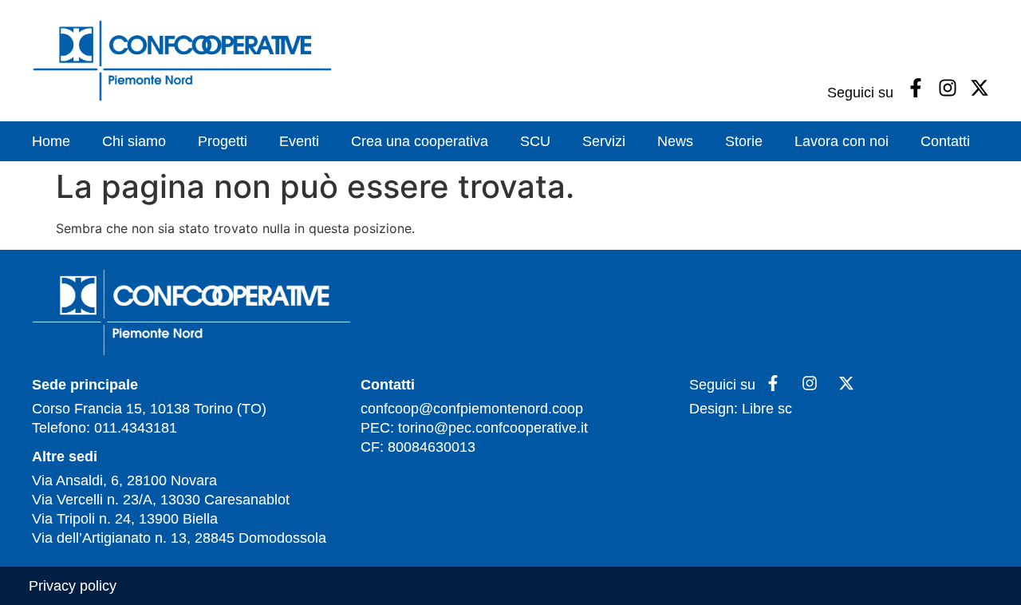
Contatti (945, 141)
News (675, 141)
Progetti (222, 141)
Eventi (299, 141)
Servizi (603, 141)
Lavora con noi (841, 141)
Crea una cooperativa (419, 141)
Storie (744, 141)
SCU (535, 141)
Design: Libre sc (740, 409)
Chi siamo (134, 141)
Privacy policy (72, 586)
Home (51, 141)
